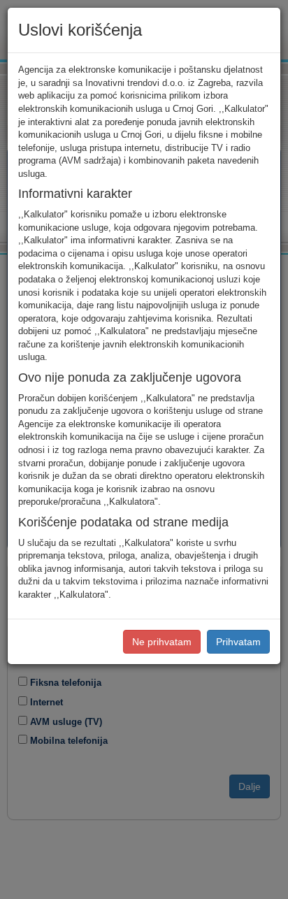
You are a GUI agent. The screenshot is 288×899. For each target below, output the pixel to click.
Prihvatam (238, 641)
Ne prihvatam (162, 641)
